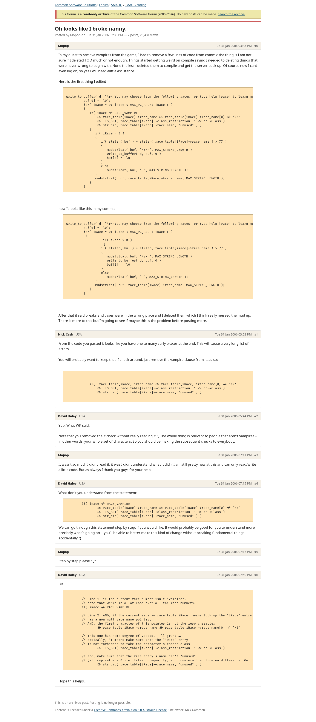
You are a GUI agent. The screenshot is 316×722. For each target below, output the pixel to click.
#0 (256, 46)
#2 (256, 416)
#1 (256, 334)
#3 (256, 455)
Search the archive (231, 14)
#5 (256, 552)
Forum (104, 5)
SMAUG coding (136, 5)
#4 (256, 483)
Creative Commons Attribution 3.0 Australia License (130, 710)
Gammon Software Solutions (76, 5)
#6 (256, 575)
